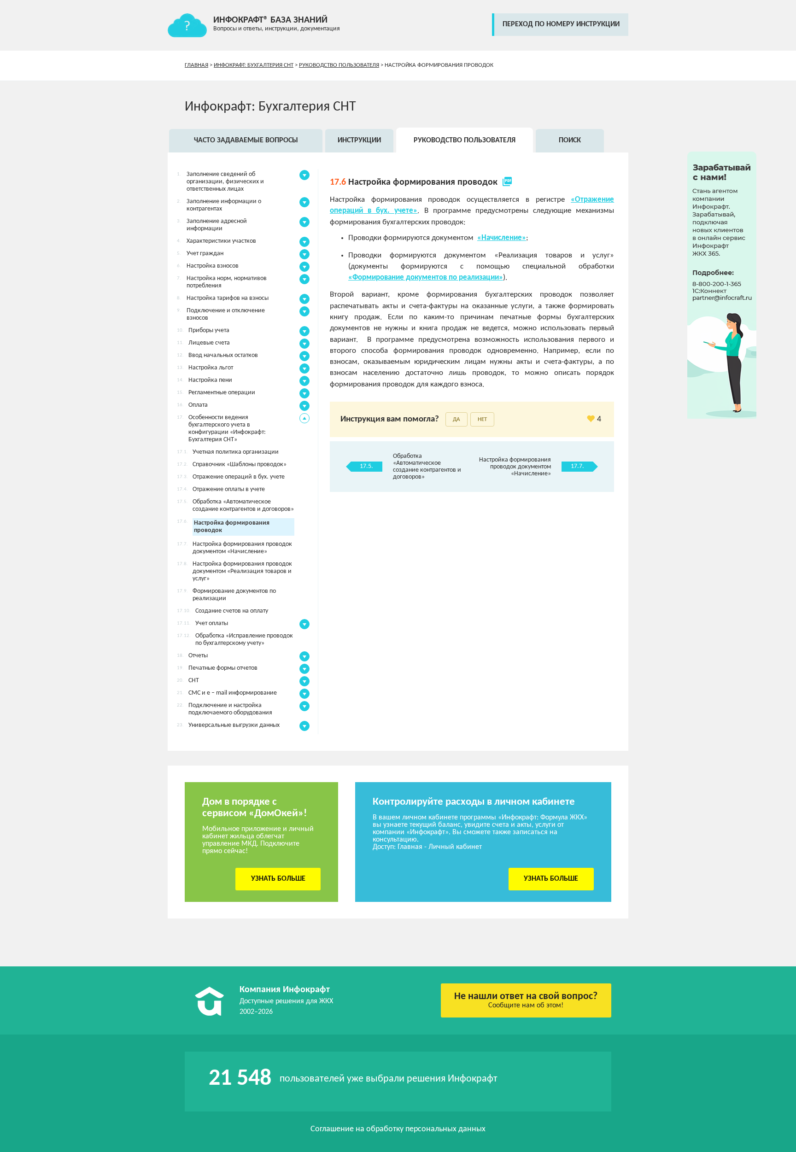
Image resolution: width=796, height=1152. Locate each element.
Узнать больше (278, 879)
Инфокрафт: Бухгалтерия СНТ (253, 65)
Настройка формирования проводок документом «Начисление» (515, 466)
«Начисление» (501, 238)
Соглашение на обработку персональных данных (398, 1129)
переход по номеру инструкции (561, 24)
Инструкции (359, 140)
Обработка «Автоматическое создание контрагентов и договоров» (427, 466)
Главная (196, 65)
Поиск (570, 140)
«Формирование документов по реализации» (425, 277)
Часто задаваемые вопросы (246, 140)
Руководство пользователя (339, 65)
